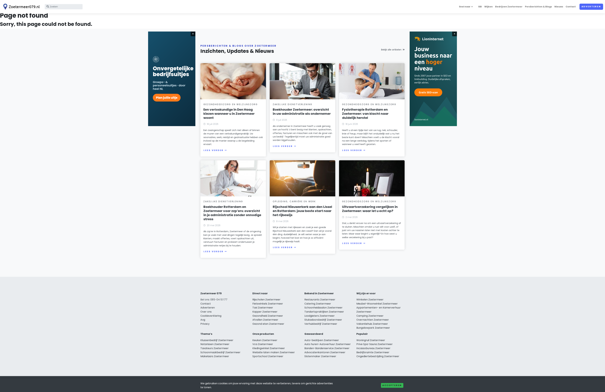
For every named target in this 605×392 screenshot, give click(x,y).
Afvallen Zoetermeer (265, 320)
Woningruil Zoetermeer (370, 340)
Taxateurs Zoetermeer (214, 348)
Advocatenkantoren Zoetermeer (324, 352)
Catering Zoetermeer (317, 303)
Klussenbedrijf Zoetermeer (216, 340)
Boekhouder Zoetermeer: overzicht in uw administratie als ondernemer (302, 111)
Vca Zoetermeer (262, 344)
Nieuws (558, 6)
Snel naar (464, 6)
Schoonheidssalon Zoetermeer (323, 307)
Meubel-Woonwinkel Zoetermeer (377, 303)
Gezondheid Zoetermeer (267, 316)
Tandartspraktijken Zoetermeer (324, 312)
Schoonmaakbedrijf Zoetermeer (220, 352)
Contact (571, 6)
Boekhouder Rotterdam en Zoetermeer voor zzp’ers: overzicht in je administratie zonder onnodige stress (232, 213)
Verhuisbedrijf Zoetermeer (320, 324)
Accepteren (392, 385)
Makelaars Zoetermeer (214, 356)
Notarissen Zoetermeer (214, 344)
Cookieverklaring (210, 316)
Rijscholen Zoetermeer (266, 299)
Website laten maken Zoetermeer (273, 352)
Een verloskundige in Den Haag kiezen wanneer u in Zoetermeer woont (229, 113)
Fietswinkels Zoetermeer (267, 303)
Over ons (206, 312)
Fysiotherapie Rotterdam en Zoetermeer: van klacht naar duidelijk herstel (365, 113)
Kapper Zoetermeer (264, 312)
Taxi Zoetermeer (262, 307)
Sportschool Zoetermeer (267, 356)
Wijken (488, 6)
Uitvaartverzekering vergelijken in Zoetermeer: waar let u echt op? (370, 209)
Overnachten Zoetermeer (372, 320)
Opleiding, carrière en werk (294, 201)
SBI (480, 6)
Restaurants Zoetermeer (319, 299)
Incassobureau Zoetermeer (373, 348)
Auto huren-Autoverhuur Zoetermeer (327, 344)
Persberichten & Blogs (538, 6)
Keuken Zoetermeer (264, 340)
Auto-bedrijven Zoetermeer (321, 340)
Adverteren (591, 6)
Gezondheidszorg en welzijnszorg (230, 104)
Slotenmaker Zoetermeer (320, 356)
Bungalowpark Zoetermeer (373, 328)
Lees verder (213, 150)
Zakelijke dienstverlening (292, 104)
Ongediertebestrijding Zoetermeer (377, 356)
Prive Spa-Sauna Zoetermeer (374, 344)
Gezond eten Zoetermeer (268, 324)
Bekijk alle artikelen (391, 49)
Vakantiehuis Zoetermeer (372, 324)
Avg (202, 320)
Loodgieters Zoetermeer (319, 316)
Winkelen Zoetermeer (369, 299)
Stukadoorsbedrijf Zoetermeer (323, 320)
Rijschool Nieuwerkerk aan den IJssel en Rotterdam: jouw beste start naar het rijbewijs (302, 211)
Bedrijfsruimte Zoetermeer (372, 352)
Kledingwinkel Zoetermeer (268, 348)
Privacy (205, 324)
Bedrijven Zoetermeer (508, 6)
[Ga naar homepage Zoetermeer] (21, 7)
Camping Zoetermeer (369, 316)
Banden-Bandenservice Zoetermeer (326, 348)
